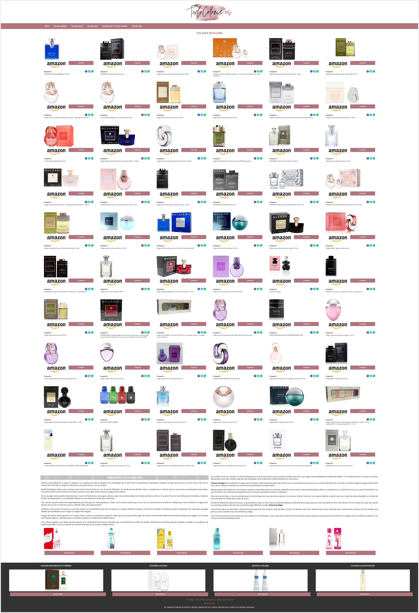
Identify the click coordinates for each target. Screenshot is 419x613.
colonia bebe (92, 26)
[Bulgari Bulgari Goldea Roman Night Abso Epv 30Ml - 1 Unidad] (61, 397)
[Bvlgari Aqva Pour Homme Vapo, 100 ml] (230, 223)
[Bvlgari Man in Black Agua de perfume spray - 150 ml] (174, 179)
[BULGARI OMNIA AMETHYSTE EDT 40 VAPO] (230, 353)
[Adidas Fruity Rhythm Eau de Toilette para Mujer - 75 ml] (342, 539)
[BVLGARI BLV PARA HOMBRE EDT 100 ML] (61, 49)
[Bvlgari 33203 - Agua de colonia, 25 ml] (117, 353)
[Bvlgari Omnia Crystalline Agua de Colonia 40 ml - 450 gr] (174, 136)
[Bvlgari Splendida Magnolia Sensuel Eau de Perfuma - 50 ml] (174, 266)
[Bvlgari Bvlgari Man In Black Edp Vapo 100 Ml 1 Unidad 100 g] (174, 440)
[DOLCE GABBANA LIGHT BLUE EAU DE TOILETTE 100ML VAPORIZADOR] (61, 440)
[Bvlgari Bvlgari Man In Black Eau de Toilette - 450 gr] (286, 49)
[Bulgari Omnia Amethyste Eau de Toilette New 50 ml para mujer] (230, 310)
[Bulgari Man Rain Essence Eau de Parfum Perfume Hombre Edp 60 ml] (286, 440)
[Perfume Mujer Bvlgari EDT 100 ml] (61, 136)
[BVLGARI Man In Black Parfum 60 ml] (342, 353)
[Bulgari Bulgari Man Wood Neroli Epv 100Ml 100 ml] (342, 49)
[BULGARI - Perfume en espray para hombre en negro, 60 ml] (342, 266)
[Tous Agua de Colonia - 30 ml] (286, 539)
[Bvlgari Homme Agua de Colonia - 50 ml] (342, 136)
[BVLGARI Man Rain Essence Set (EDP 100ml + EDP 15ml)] (286, 179)
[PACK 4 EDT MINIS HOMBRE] (117, 397)
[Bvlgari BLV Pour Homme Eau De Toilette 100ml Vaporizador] (174, 223)
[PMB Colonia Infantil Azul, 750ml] (230, 539)
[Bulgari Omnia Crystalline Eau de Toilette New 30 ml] (174, 49)
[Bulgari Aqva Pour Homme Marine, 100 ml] (117, 223)
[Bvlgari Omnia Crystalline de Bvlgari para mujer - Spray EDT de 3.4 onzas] (61, 92)
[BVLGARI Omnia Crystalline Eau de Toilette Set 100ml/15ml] (342, 179)
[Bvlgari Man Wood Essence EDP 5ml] (61, 310)
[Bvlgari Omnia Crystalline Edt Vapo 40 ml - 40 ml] (342, 92)
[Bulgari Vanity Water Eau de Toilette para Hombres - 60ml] (61, 223)
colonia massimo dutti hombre (56, 566)
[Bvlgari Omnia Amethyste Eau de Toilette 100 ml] (230, 266)
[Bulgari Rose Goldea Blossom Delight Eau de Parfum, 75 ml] (286, 353)
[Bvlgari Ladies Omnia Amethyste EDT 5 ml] (174, 353)
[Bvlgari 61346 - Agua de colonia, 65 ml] (230, 397)
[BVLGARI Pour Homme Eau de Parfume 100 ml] (286, 136)
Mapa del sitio (209, 603)
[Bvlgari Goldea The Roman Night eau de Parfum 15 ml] (230, 440)
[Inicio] (209, 21)
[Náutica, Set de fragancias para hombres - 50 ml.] (174, 397)
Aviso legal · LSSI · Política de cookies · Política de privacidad (209, 600)
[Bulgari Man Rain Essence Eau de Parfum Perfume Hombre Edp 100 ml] (286, 92)
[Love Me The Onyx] (286, 266)
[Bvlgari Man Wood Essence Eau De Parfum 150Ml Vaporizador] (230, 136)
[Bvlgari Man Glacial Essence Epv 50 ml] (230, 92)
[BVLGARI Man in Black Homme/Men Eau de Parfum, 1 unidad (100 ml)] (61, 266)
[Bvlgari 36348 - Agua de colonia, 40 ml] (342, 223)
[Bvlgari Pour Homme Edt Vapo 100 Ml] (117, 266)
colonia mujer (77, 26)
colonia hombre (60, 26)
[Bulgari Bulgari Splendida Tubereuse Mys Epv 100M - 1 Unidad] (117, 136)
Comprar (81, 63)
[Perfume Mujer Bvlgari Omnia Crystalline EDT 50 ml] (117, 92)
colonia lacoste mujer (363, 566)
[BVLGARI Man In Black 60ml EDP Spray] (117, 49)
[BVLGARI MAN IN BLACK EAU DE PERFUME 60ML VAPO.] (286, 310)
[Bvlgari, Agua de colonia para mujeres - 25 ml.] (342, 310)
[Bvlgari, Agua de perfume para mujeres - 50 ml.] (286, 223)
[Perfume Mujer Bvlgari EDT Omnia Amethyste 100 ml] (61, 353)
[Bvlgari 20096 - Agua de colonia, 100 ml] (286, 397)
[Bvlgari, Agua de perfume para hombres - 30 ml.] (117, 440)
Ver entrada (69, 553)
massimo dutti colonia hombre (114, 26)
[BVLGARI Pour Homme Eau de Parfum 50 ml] (342, 440)
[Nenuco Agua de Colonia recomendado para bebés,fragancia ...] (117, 539)
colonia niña (137, 26)
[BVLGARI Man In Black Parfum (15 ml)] (230, 179)
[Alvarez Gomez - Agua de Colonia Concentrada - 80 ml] (174, 539)
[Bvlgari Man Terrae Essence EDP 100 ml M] (174, 92)
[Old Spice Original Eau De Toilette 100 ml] (61, 539)
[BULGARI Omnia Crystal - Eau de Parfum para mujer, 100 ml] (117, 179)
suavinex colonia (158, 566)
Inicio (47, 26)
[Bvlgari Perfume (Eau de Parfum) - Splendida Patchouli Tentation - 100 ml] (61, 179)
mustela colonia (260, 566)
